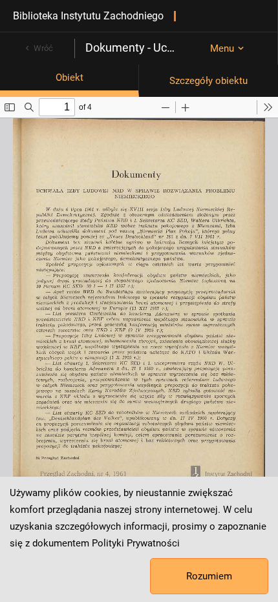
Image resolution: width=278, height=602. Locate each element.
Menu (222, 48)
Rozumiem (209, 576)
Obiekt (69, 77)
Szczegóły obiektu (208, 81)
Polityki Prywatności (136, 543)
